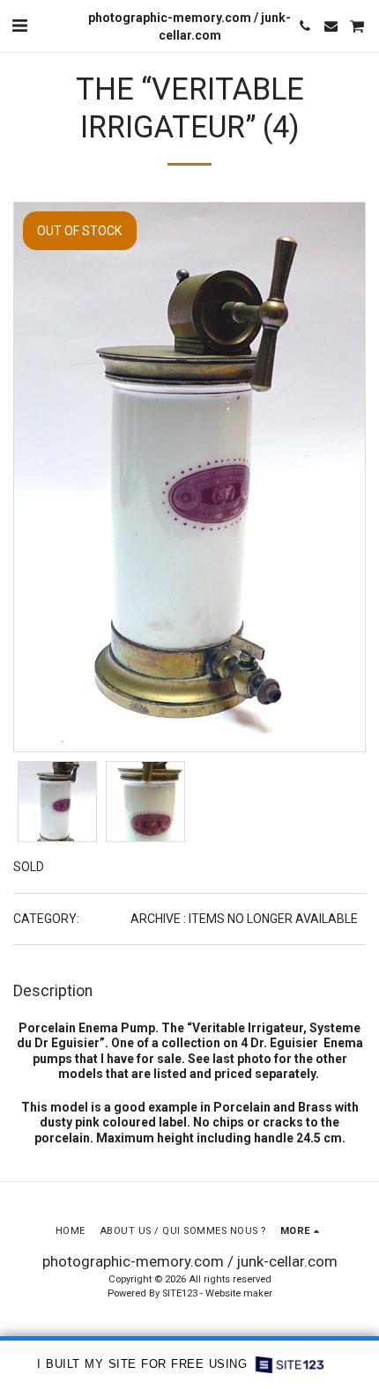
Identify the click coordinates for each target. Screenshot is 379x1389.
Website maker (238, 1293)
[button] (19, 25)
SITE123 (179, 1293)
